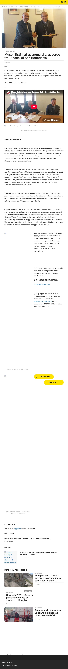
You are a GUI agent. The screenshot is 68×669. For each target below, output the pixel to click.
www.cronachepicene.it (43, 301)
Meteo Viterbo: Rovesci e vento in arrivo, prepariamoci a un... (27, 538)
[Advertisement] (34, 638)
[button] (62, 2)
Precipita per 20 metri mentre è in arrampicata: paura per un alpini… (48, 578)
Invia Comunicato (7, 662)
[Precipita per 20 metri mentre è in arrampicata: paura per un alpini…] (18, 580)
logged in (17, 529)
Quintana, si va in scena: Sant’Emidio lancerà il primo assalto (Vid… (48, 613)
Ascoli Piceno (10, 51)
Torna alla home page (42, 284)
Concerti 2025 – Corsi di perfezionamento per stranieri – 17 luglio (19, 597)
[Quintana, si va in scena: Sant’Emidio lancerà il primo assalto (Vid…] (18, 614)
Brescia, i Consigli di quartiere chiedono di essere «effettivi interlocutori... (38, 553)
